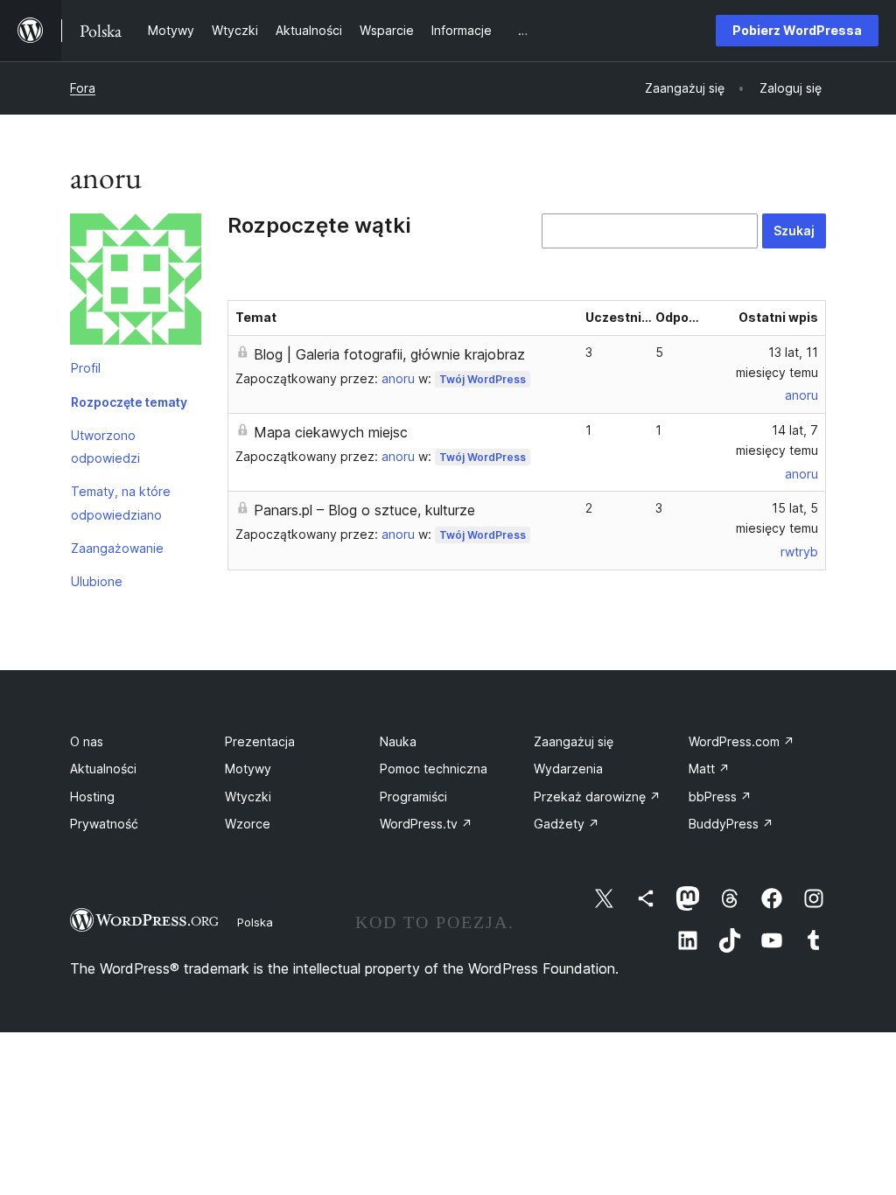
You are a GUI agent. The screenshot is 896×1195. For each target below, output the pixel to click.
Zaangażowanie (117, 548)
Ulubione (96, 581)
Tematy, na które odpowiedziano (121, 502)
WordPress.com (741, 741)
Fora (82, 87)
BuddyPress (731, 823)
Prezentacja (260, 741)
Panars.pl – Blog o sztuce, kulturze (364, 510)
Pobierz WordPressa (797, 30)
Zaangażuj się (573, 741)
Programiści (413, 796)
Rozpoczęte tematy (129, 402)
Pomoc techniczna (433, 768)
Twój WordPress (482, 379)
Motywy (248, 768)
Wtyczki (248, 796)
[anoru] (135, 282)
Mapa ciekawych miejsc (331, 432)
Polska (255, 922)
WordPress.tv (426, 823)
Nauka (398, 741)
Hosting (92, 796)
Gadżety (566, 823)
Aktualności (103, 768)
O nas (86, 741)
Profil (86, 367)
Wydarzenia (568, 768)
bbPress (720, 796)
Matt (709, 768)
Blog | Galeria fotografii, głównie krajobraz (389, 354)
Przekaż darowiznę (597, 796)
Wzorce (247, 823)
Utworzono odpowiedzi (105, 446)
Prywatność (104, 823)
